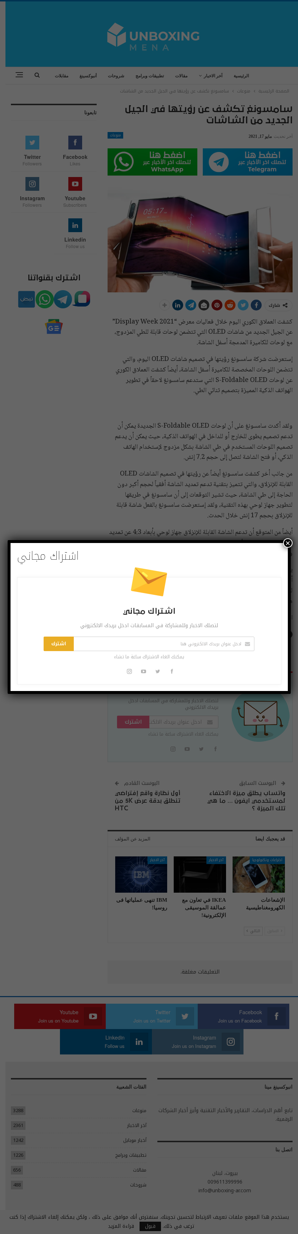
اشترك (58, 644)
